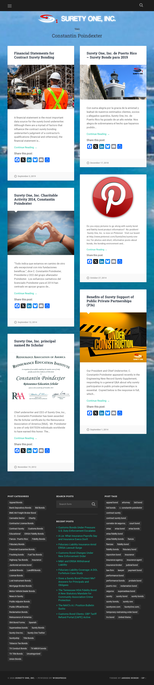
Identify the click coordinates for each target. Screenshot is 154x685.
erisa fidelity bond (114, 534)
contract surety (113, 513)
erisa (108, 528)
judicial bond (132, 565)
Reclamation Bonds (18, 612)
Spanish (32, 622)
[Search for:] (77, 504)
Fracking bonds (16, 554)
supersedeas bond (126, 591)
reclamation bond (128, 586)
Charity (32, 518)
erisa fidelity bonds (115, 539)
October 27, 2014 (98, 278)
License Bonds (16, 575)
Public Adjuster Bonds (19, 601)
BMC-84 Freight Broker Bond (22, 513)
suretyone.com (113, 607)
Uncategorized (33, 654)
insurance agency (114, 560)
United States (124, 617)
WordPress (59, 678)
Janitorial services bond (20, 565)
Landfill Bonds (33, 570)
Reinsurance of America (20, 617)
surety (109, 596)
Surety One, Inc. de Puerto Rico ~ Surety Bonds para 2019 (112, 55)
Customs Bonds (35, 528)
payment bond (135, 570)
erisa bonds (134, 528)
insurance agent (134, 560)
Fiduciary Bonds (16, 544)
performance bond (115, 575)
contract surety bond (116, 518)
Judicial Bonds (16, 570)
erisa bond (120, 528)
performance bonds (115, 580)
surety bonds (137, 596)
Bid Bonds (40, 508)
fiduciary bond (129, 549)
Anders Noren (130, 678)
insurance (129, 554)
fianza (131, 539)
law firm (110, 570)
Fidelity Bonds (38, 539)
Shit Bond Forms (17, 622)
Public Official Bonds (18, 607)
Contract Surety (16, 528)
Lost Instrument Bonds (20, 580)
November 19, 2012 (27, 467)
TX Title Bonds (16, 654)
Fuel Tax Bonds (35, 554)
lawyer (121, 570)
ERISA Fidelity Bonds (34, 534)
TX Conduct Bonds (18, 648)
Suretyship (14, 638)
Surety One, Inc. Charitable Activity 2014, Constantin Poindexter (36, 199)
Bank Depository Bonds (20, 508)
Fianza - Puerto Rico (18, 539)
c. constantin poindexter (131, 508)
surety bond (121, 596)
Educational (14, 534)
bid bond (138, 502)
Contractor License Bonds (21, 523)
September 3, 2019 (27, 176)
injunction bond (113, 554)
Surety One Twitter (36, 633)
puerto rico (111, 586)
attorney (126, 502)
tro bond (110, 617)
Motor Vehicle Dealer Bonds (22, 591)
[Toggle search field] (141, 5)
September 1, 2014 (99, 429)
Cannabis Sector (17, 518)
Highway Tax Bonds (18, 560)
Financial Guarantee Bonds (22, 549)
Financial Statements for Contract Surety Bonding (34, 55)
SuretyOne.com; (131, 607)
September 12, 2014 (27, 322)
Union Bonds (15, 659)
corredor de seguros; (115, 523)
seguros (110, 591)
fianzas (109, 544)
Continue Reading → (25, 147)
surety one (128, 601)
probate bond (135, 580)
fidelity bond (123, 544)
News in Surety (16, 596)
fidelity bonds (112, 549)
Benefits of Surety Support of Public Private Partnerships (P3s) (110, 301)
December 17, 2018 (99, 163)
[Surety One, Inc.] (77, 19)
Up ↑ (144, 678)
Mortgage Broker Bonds (20, 586)
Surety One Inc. (16, 633)
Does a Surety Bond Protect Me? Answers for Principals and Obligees (76, 581)
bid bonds (111, 508)
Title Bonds (28, 638)
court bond (134, 523)
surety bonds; (112, 601)
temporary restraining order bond (121, 612)
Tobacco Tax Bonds (18, 643)
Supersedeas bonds (18, 628)
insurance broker (114, 565)
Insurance (36, 560)
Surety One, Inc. (25, 678)
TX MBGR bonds (38, 648)
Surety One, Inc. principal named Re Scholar (35, 343)
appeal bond (112, 502)
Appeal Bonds (15, 502)
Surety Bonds (38, 628)
